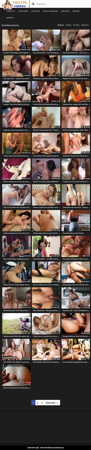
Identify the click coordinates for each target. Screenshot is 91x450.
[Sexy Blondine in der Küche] (75, 220)
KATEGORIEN (23, 11)
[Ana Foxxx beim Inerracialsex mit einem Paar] (16, 194)
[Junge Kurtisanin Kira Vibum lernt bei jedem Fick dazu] (75, 143)
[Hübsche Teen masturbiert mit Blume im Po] (16, 117)
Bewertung (84, 25)
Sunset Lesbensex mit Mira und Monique (49, 207)
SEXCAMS (76, 11)
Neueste (68, 25)
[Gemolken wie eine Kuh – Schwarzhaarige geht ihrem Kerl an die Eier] (75, 194)
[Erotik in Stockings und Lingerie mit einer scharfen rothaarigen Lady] (16, 40)
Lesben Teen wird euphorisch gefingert (18, 104)
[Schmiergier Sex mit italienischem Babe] (75, 272)
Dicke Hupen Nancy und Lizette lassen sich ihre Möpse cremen (57, 233)
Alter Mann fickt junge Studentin (46, 156)
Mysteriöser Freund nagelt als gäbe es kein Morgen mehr (25, 285)
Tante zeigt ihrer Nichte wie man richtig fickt (21, 156)
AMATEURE (65, 11)
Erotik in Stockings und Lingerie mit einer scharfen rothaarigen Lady (30, 53)
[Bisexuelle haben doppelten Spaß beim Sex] (16, 246)
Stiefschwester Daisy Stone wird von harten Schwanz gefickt (27, 310)
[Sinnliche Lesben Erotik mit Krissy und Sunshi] (46, 66)
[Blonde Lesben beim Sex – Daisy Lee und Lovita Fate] (46, 117)
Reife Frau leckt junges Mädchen (45, 182)
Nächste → (52, 402)
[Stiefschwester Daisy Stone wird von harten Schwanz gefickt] (16, 298)
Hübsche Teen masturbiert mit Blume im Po (20, 130)
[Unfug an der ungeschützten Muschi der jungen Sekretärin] (75, 91)
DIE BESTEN (35, 11)
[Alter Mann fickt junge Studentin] (46, 143)
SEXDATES (10, 17)
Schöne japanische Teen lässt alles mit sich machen (23, 233)
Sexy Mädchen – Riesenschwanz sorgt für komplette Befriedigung (58, 310)
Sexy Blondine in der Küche (73, 233)
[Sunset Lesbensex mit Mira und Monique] (46, 194)
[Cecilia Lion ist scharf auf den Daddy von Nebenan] (75, 169)
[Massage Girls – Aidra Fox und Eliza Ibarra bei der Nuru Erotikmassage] (16, 66)
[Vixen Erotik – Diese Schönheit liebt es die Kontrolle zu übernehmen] (75, 298)
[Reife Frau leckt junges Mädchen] (46, 169)
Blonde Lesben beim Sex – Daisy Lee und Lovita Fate (53, 130)
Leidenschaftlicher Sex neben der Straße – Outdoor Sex (25, 336)
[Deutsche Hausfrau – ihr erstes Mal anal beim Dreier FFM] (75, 40)
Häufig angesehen (50, 11)
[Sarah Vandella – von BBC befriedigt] (46, 246)
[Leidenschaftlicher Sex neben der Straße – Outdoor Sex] (16, 323)
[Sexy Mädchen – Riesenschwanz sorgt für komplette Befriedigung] (46, 298)
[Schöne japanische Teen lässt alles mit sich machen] (16, 220)
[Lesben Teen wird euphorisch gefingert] (16, 91)
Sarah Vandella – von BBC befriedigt (47, 259)
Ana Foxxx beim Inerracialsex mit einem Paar (21, 207)
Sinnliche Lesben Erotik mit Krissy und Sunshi (50, 78)
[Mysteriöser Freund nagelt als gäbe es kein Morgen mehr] (16, 272)
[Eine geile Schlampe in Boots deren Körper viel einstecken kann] (75, 246)
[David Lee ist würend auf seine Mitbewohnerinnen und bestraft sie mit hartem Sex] (46, 323)
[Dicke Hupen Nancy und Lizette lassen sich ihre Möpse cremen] (46, 220)
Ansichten (76, 25)
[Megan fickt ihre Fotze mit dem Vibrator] (75, 66)
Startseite (10, 11)
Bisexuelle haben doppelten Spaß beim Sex (20, 259)
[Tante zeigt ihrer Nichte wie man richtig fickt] (16, 143)
